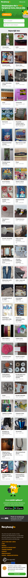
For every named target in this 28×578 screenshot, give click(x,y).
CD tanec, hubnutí (20, 181)
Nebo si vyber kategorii (12, 25)
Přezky (3, 395)
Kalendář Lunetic (6, 65)
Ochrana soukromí (7, 549)
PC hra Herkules (6, 181)
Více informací (11, 570)
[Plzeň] (5, 2)
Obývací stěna (19, 65)
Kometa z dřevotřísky (7, 238)
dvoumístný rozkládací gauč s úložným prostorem (20, 123)
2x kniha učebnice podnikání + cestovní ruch (7, 476)
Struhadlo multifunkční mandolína (18, 261)
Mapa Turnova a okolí (21, 142)
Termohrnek (18, 431)
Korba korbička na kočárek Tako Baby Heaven (20, 476)
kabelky (17, 83)
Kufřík (17, 47)
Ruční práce (5, 121)
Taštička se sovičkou (7, 413)
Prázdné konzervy (20, 219)
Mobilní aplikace (6, 553)
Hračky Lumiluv (19, 338)
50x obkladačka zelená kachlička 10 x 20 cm (7, 261)
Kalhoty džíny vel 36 (6, 280)
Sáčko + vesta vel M (20, 280)
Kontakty (4, 551)
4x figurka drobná (20, 413)
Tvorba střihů (19, 102)
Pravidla (4, 545)
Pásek (17, 162)
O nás (3, 543)
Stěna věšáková (6, 338)
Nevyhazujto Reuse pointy (9, 547)
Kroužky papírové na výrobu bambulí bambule (20, 376)
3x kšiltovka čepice (6, 356)
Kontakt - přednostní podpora (10, 555)
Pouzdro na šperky (20, 356)
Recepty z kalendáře (20, 395)
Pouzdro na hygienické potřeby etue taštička (20, 319)
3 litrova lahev (5, 47)
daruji (3, 102)
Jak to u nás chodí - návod (9, 541)
